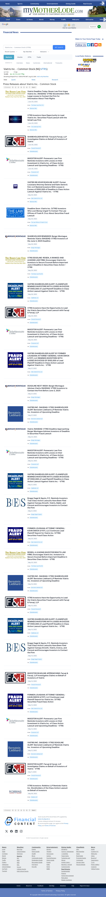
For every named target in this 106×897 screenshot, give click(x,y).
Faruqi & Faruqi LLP (36, 148)
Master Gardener (66, 880)
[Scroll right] (103, 3)
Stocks (19, 57)
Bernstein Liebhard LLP (36, 418)
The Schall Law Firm (36, 126)
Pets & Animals (80, 864)
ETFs (29, 57)
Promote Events (81, 858)
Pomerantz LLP (35, 172)
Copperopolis (65, 867)
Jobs (77, 849)
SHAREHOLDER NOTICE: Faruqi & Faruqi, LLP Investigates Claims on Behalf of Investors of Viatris (47, 139)
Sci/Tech (4, 869)
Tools (39, 57)
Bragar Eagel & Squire (36, 514)
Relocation (64, 878)
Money (52, 19)
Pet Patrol (35, 864)
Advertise (63, 886)
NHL (18, 865)
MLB (18, 860)
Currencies (36, 63)
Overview (19, 63)
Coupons (93, 867)
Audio (93, 849)
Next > (34, 87)
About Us (29, 886)
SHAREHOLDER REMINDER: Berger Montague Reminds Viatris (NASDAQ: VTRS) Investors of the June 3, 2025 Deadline (47, 238)
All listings (64, 849)
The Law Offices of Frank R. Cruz (39, 222)
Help (72, 886)
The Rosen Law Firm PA (37, 273)
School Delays (6, 867)
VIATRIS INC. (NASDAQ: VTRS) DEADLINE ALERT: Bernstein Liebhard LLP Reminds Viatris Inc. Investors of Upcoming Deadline (48, 744)
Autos (78, 854)
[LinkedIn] (16, 831)
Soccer (19, 867)
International (47, 63)
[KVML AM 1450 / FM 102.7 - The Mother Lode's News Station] (89, 60)
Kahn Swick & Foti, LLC (36, 198)
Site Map (51, 886)
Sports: (19, 856)
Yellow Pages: (95, 869)
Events (34, 849)
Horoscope (50, 854)
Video (93, 856)
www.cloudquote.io (44, 819)
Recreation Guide (37, 862)
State (18, 19)
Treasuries (58, 63)
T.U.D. (93, 862)
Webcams (75, 19)
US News (30, 19)
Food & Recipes (51, 858)
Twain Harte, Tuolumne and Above (65, 858)
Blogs (33, 856)
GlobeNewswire (34, 151)
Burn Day (19, 849)
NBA (18, 863)
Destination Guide (37, 860)
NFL (18, 858)
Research (55, 80)
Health (34, 854)
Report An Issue (84, 886)
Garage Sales (80, 862)
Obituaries (89, 19)
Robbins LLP (34, 797)
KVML (48, 864)
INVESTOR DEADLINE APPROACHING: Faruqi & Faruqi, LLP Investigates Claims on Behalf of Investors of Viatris (47, 675)
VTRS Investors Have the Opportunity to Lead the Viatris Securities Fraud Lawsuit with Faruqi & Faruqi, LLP (48, 310)
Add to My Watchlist (42, 76)
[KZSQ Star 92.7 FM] (83, 64)
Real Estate (87, 4)
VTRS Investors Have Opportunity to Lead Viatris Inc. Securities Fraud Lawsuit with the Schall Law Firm (47, 117)
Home (18, 886)
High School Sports (22, 871)
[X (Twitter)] (6, 831)
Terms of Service (46, 891)
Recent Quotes (10, 52)
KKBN (48, 869)
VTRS (44, 69)
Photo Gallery (95, 864)
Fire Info (34, 867)
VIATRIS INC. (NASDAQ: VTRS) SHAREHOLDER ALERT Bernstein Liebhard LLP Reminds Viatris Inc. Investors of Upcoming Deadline (48, 409)
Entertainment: (52, 847)
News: (4, 847)
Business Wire (33, 108)
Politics (4, 862)
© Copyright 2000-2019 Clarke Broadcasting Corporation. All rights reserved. (53, 895)
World (41, 19)
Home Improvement (67, 876)
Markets (9, 57)
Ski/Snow (20, 854)
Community (34, 4)
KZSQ (48, 867)
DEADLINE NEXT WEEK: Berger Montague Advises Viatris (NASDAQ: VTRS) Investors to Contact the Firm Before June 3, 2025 (47, 388)
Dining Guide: (66, 847)
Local (8, 19)
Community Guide (37, 858)
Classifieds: (80, 847)
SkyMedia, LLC (34, 297)
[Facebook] (11, 831)
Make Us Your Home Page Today (87, 39)
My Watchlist (27, 52)
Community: (36, 847)
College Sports (21, 869)
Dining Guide (70, 4)
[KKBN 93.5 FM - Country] (83, 69)
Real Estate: (65, 869)
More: (93, 847)
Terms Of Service (50, 825)
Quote (13, 80)
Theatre (49, 851)
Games (49, 856)
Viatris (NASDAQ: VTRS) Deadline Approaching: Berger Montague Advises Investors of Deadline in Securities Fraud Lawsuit (48, 431)
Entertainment (52, 4)
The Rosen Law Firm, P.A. (37, 105)
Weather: (20, 847)
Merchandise (80, 851)
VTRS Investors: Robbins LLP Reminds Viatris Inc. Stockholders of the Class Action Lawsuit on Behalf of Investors (47, 788)
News (7, 4)
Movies (49, 849)
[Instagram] (21, 831)
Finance (63, 873)
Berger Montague (35, 247)
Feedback (40, 886)
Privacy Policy (60, 891)
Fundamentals (65, 871)
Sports (19, 4)
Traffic (63, 19)
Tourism (4, 871)
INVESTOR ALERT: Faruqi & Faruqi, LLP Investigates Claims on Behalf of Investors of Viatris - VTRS (47, 766)
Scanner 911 (95, 851)
